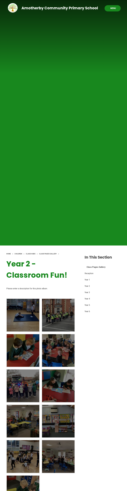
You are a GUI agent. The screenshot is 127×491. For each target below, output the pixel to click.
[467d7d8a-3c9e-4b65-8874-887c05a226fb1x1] (23, 315)
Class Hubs (30, 254)
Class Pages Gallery (48, 254)
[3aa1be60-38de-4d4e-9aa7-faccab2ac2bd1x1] (58, 385)
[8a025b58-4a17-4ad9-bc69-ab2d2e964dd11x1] (23, 385)
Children (18, 254)
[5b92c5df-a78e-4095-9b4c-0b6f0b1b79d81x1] (58, 315)
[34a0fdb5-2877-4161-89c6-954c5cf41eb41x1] (58, 350)
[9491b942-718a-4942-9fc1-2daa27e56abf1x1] (23, 421)
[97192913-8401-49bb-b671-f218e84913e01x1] (58, 456)
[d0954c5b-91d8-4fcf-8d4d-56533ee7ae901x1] (58, 421)
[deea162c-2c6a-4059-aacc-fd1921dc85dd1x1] (23, 350)
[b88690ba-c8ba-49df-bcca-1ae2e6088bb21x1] (23, 456)
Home (8, 254)
